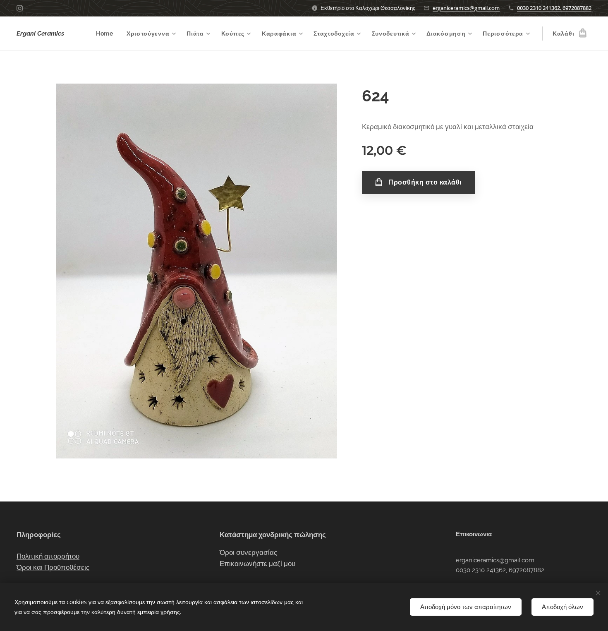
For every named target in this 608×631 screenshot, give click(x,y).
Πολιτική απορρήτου (48, 556)
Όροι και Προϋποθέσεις (53, 567)
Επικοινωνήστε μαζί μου (257, 563)
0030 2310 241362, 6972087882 (554, 8)
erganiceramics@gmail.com (466, 8)
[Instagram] (19, 8)
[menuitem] (107, 33)
